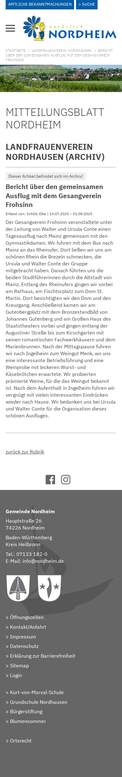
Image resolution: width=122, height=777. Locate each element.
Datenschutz (24, 646)
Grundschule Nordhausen (38, 702)
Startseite (15, 50)
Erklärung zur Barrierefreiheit (42, 656)
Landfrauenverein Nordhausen (62, 50)
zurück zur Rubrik (25, 451)
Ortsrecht (21, 740)
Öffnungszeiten (27, 617)
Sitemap (19, 665)
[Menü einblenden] (10, 28)
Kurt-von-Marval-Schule (37, 692)
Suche (88, 4)
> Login (14, 675)
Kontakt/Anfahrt (28, 627)
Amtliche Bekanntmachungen (40, 4)
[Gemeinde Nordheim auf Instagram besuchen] (68, 482)
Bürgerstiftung (26, 711)
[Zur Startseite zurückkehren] (69, 19)
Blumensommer (28, 721)
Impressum (23, 636)
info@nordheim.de (43, 561)
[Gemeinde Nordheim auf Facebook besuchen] (53, 482)
